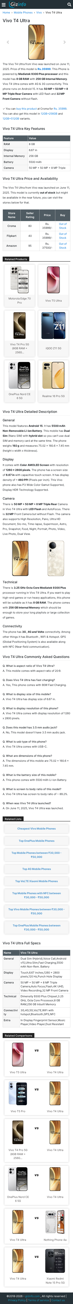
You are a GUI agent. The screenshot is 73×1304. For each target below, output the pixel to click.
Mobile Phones (23, 12)
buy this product (26, 108)
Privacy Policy (17, 1300)
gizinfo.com (32, 1296)
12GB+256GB (49, 113)
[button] (8, 42)
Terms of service (38, 1300)
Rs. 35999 (60, 108)
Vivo (39, 12)
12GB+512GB (11, 118)
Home (6, 12)
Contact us (58, 1300)
